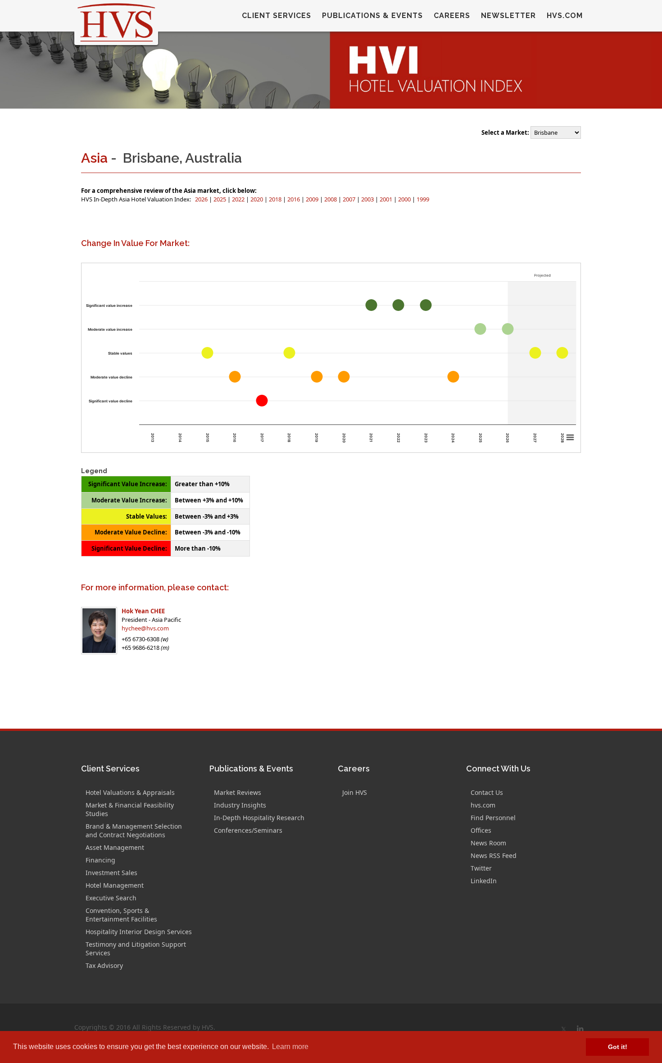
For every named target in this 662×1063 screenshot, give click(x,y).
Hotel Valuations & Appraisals (130, 792)
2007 (350, 199)
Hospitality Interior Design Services (139, 931)
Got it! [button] (617, 1046)
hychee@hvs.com (145, 628)
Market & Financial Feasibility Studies (130, 809)
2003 (368, 199)
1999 (423, 199)
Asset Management (115, 847)
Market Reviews (237, 792)
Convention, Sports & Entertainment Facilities (121, 914)
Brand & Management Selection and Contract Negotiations (134, 830)
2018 (276, 199)
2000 (405, 199)
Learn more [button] (290, 1046)
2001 (387, 199)
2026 (202, 199)
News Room (488, 843)
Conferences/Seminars (248, 830)
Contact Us (487, 792)
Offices (481, 830)
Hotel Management (115, 885)
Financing (100, 860)
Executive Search (111, 898)
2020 (257, 199)
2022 (239, 199)
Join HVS (354, 792)
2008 (331, 199)
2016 (294, 199)
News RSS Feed (494, 855)
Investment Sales (111, 872)
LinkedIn (484, 880)
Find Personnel (493, 817)
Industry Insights (240, 805)
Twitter (481, 868)
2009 (313, 199)
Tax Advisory (104, 965)
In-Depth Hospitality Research (259, 817)
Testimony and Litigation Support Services (136, 948)
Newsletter (508, 15)
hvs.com (565, 15)
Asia (94, 158)
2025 (220, 199)
